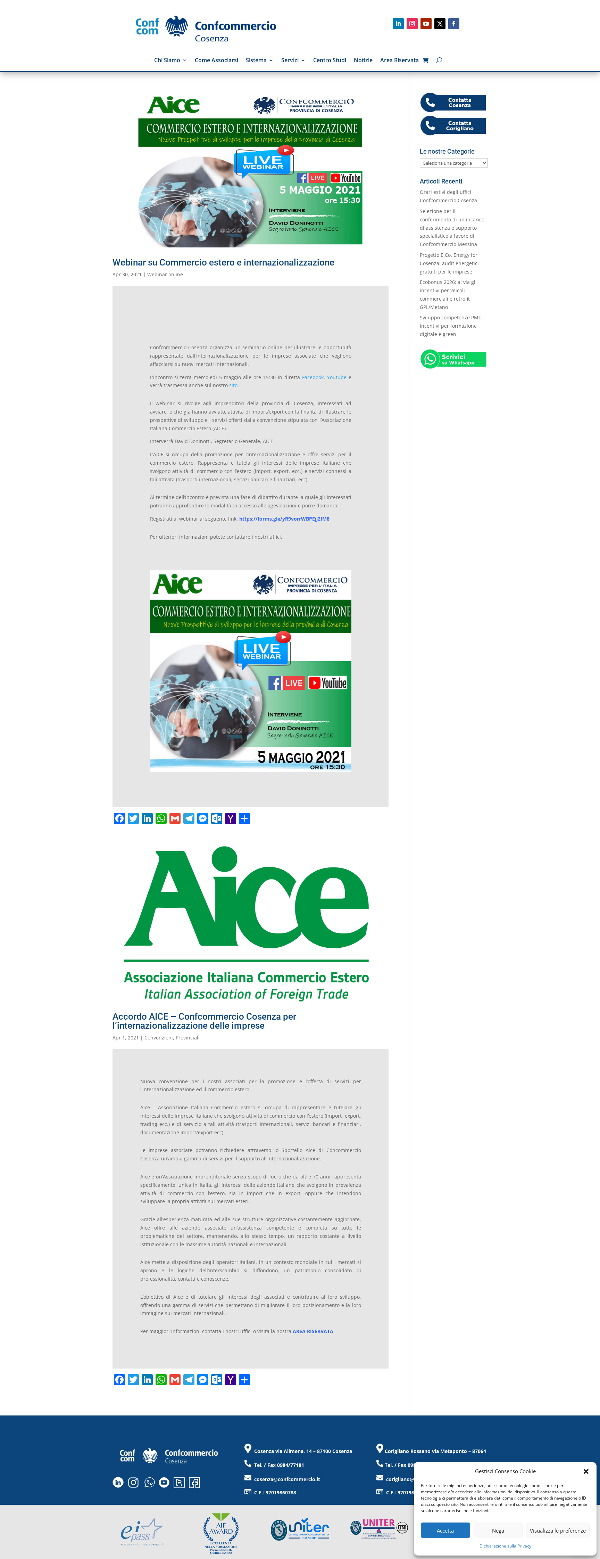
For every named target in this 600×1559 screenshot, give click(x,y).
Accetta (445, 1530)
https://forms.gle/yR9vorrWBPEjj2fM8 (284, 518)
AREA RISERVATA (313, 1331)
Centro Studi (329, 61)
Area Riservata (399, 61)
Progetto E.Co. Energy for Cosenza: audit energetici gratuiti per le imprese (449, 263)
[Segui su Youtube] (426, 23)
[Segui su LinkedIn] (398, 23)
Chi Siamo (167, 61)
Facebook (313, 377)
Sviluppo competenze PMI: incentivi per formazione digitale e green (450, 325)
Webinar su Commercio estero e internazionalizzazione (223, 262)
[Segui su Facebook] (453, 23)
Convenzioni (158, 1037)
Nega (498, 1530)
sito (233, 385)
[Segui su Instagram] (412, 23)
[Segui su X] (439, 23)
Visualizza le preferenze (558, 1530)
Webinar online (165, 274)
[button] (586, 1471)
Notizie (363, 61)
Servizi (290, 61)
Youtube (337, 377)
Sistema (256, 61)
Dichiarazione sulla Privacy (505, 1546)
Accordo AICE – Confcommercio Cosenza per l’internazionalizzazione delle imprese (204, 1021)
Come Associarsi (216, 61)
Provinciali (188, 1037)
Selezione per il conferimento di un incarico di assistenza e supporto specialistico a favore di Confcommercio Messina (452, 227)
